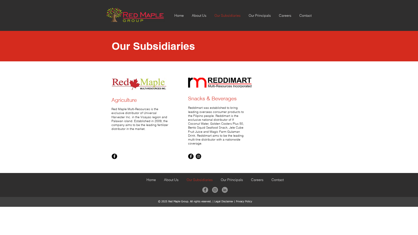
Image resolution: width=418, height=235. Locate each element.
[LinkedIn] (225, 190)
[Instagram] (198, 156)
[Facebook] (114, 156)
